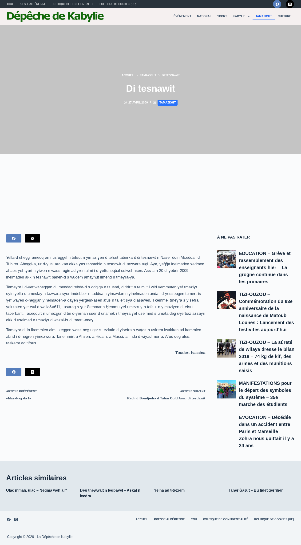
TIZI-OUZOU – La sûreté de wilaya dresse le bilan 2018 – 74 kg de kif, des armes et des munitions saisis (266, 356)
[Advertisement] (150, 190)
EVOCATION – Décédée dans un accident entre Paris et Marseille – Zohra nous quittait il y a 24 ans (266, 431)
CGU (10, 4)
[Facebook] (277, 4)
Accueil (141, 519)
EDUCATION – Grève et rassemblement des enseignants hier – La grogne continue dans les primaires (265, 267)
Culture (284, 16)
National (204, 16)
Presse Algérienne (32, 4)
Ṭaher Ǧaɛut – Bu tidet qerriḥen (256, 490)
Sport (222, 16)
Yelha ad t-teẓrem (169, 490)
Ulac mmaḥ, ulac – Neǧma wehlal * (36, 490)
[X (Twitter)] (290, 4)
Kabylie (239, 16)
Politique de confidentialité (73, 4)
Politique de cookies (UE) (117, 4)
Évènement (182, 16)
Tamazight (264, 16)
